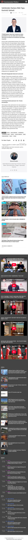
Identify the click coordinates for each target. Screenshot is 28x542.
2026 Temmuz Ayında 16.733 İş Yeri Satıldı (15, 505)
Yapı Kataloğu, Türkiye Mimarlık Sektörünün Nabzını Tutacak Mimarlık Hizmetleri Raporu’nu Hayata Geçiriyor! (17, 408)
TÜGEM (14, 136)
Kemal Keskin (14, 12)
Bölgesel (9, 511)
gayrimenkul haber (6, 134)
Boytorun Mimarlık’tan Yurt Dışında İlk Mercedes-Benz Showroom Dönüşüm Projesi (17, 472)
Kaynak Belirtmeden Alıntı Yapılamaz (14, 539)
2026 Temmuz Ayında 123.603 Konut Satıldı (16, 509)
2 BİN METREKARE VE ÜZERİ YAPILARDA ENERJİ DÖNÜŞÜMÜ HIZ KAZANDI (17, 378)
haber (24, 134)
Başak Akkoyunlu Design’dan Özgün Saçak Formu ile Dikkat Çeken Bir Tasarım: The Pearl (17, 462)
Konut (11, 136)
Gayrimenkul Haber (9, 538)
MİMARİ (9, 460)
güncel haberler (18, 134)
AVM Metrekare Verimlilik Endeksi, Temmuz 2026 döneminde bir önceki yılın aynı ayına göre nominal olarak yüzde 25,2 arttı (17, 415)
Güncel (21, 12)
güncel (12, 134)
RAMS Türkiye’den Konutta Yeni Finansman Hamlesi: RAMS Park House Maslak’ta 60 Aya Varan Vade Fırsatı (16, 400)
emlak (8, 132)
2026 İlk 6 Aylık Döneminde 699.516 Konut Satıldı (17, 527)
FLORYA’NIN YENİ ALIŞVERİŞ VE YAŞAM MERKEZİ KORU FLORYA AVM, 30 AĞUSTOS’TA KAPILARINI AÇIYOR (17, 429)
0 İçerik (25, 14)
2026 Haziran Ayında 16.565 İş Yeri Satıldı (15, 531)
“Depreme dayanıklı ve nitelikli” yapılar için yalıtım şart (14, 144)
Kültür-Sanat (10, 485)
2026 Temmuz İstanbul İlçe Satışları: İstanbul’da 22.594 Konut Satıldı (14, 501)
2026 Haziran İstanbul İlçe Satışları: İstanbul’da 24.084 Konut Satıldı (14, 523)
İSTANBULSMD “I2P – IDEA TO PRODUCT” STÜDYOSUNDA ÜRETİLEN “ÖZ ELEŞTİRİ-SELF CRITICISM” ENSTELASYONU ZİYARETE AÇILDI (16, 488)
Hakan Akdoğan (5, 136)
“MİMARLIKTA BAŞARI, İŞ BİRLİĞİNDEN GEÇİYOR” (17, 493)
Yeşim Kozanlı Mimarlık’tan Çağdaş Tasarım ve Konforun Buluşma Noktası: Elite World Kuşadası (17, 477)
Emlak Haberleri (14, 132)
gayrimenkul (20, 132)
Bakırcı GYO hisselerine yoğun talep (14, 392)
